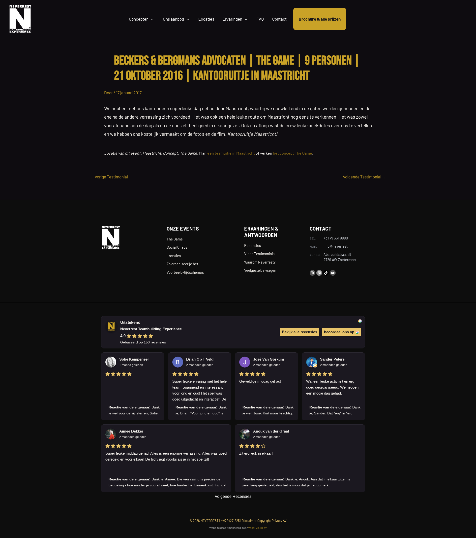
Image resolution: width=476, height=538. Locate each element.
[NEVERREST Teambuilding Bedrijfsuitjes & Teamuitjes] (20, 18)
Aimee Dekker (131, 431)
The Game (175, 239)
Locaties (174, 255)
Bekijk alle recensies (299, 332)
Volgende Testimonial (364, 176)
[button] (151, 19)
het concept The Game (292, 153)
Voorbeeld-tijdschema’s (185, 272)
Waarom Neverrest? (259, 262)
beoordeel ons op (339, 332)
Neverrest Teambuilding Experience (151, 329)
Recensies (252, 245)
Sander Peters (332, 359)
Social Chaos (177, 247)
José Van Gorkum (268, 359)
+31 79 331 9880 (336, 238)
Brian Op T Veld (199, 359)
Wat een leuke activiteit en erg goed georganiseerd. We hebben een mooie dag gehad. (332, 387)
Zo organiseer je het (182, 264)
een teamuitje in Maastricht (231, 153)
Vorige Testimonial (109, 176)
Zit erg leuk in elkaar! (256, 453)
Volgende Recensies (233, 496)
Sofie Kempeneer (134, 359)
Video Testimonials (259, 253)
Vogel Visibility (257, 527)
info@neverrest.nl (337, 246)
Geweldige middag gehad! (260, 381)
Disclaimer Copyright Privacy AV (264, 521)
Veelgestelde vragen (260, 270)
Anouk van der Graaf (271, 431)
